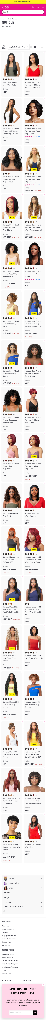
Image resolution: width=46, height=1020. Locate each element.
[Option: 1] (26, 79)
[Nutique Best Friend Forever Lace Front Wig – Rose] (34, 121)
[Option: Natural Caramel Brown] (31, 699)
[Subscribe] (35, 1012)
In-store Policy (7, 957)
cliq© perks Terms (9, 936)
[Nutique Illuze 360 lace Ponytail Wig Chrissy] (34, 694)
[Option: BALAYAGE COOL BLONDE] (11, 126)
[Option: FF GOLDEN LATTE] (31, 222)
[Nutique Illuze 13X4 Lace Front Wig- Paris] (34, 646)
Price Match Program (10, 964)
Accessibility (6, 974)
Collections (12, 19)
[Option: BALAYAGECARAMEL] (33, 554)
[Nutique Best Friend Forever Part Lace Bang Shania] (11, 409)
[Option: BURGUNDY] (33, 126)
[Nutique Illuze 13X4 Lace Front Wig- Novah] (11, 647)
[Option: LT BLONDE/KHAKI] (31, 174)
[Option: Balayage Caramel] (9, 414)
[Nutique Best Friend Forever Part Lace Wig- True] (34, 457)
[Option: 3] (6, 795)
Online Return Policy (10, 961)
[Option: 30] (11, 604)
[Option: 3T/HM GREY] (33, 461)
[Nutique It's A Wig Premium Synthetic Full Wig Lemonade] (34, 790)
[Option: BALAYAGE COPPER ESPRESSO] (9, 174)
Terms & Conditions (9, 939)
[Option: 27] (9, 604)
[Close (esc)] (43, 984)
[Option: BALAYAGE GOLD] (11, 222)
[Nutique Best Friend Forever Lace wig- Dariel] (11, 313)
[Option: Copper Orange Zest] (33, 414)
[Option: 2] (6, 79)
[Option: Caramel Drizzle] (11, 795)
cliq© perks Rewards (10, 967)
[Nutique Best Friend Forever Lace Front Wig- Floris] (11, 217)
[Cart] (37, 7)
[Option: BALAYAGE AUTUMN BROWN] (31, 749)
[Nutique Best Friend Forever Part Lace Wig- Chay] (34, 409)
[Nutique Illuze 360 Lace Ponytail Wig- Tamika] (11, 743)
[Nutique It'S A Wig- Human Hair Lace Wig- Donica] (11, 838)
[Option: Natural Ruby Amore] (33, 699)
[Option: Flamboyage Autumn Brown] (9, 79)
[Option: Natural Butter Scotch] (33, 842)
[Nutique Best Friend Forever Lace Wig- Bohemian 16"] (11, 265)
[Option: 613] (33, 318)
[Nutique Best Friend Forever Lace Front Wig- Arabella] (34, 169)
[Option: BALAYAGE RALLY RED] (33, 79)
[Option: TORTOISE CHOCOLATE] (11, 510)
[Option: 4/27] (33, 653)
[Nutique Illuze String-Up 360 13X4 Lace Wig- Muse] (11, 790)
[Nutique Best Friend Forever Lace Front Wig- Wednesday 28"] (34, 217)
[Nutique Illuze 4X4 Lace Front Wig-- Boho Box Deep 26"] (34, 744)
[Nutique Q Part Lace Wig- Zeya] (34, 835)
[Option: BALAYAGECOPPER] (33, 749)
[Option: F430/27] (9, 461)
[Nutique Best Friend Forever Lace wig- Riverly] (11, 363)
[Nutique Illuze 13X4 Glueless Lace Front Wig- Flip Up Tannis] (34, 550)
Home (4, 19)
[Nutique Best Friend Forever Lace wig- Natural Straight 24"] (34, 314)
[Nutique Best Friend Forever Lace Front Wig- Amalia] (11, 168)
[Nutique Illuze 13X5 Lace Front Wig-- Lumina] (11, 695)
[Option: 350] (11, 554)
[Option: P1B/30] (6, 268)
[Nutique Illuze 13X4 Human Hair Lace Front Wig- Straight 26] (34, 600)
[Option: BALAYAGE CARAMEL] (9, 222)
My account (6, 945)
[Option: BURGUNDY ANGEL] (33, 368)
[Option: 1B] (3, 79)
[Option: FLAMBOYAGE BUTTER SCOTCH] (11, 79)
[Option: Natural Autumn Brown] (28, 699)
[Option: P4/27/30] (9, 268)
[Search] (42, 12)
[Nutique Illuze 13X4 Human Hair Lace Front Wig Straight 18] (11, 599)
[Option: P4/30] (11, 268)
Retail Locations (8, 929)
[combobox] (23, 12)
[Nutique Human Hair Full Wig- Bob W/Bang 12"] (11, 550)
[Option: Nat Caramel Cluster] (11, 461)
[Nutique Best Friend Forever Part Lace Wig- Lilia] (11, 455)
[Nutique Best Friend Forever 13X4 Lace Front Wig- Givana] (34, 74)
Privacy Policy (7, 970)
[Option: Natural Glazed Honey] (11, 749)
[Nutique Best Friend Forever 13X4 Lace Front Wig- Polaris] (11, 120)
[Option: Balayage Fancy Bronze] (11, 414)
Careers (5, 932)
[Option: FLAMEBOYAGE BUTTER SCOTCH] (33, 222)
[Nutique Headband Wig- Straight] (34, 504)
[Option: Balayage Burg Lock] (11, 699)
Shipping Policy (8, 954)
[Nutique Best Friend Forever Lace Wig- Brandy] (34, 264)
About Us (5, 926)
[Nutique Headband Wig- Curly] (11, 504)
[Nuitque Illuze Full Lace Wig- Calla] (11, 73)
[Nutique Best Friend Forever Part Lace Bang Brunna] (34, 362)
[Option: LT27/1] (33, 174)
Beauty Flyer (6, 942)
